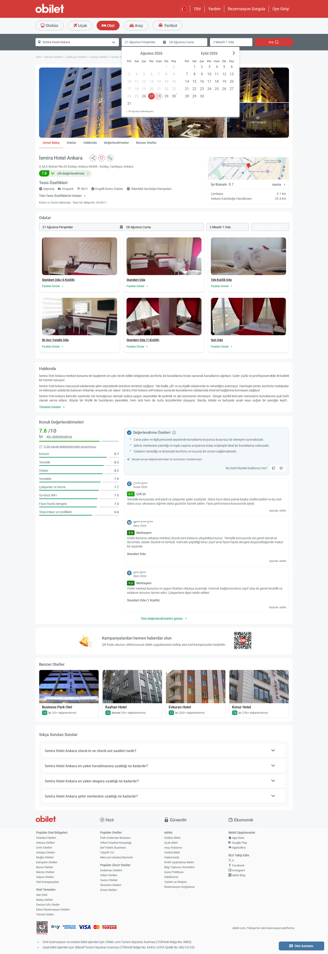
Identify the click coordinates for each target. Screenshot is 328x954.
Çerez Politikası (174, 872)
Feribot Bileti (172, 852)
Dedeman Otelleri (111, 870)
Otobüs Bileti (172, 837)
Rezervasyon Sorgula (246, 8)
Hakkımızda (171, 857)
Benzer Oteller (146, 142)
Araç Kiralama (173, 847)
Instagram (238, 870)
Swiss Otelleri (109, 880)
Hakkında (90, 142)
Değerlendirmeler (116, 142)
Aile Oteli (41, 894)
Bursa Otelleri (44, 867)
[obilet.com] (60, 12)
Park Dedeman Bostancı (115, 837)
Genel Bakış (51, 142)
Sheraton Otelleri (110, 885)
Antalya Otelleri (45, 852)
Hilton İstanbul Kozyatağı (115, 842)
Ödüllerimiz (171, 877)
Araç (138, 25)
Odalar (71, 142)
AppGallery (238, 847)
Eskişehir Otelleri (46, 862)
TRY (197, 9)
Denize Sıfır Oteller (48, 904)
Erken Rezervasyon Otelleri (53, 909)
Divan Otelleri (108, 890)
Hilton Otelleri (108, 875)
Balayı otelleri (44, 899)
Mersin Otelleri (45, 872)
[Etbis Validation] (42, 928)
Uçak (82, 25)
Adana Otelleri (45, 877)
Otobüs (51, 25)
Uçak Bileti (171, 842)
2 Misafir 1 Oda (223, 42)
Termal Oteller (45, 914)
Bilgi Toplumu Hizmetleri (179, 867)
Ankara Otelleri (45, 842)
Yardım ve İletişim (175, 882)
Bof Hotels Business (113, 847)
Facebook (238, 865)
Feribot (170, 25)
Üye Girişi (280, 8)
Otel (110, 25)
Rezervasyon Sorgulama (179, 886)
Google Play (239, 842)
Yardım (214, 8)
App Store (237, 837)
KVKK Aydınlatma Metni (179, 862)
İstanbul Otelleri (46, 837)
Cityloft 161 (107, 852)
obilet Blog (238, 875)
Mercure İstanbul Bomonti (116, 857)
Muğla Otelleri (45, 857)
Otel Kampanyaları (47, 882)
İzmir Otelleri (44, 847)
